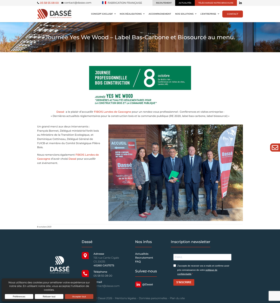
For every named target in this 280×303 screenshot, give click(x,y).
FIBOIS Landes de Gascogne (112, 111)
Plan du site (177, 298)
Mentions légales (125, 298)
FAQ (138, 261)
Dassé (60, 111)
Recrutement (144, 257)
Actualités (141, 253)
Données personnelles (153, 298)
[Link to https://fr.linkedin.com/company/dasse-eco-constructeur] (240, 2)
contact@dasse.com (77, 2)
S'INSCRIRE (183, 282)
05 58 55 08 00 (102, 275)
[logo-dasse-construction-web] (54, 9)
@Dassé (147, 284)
